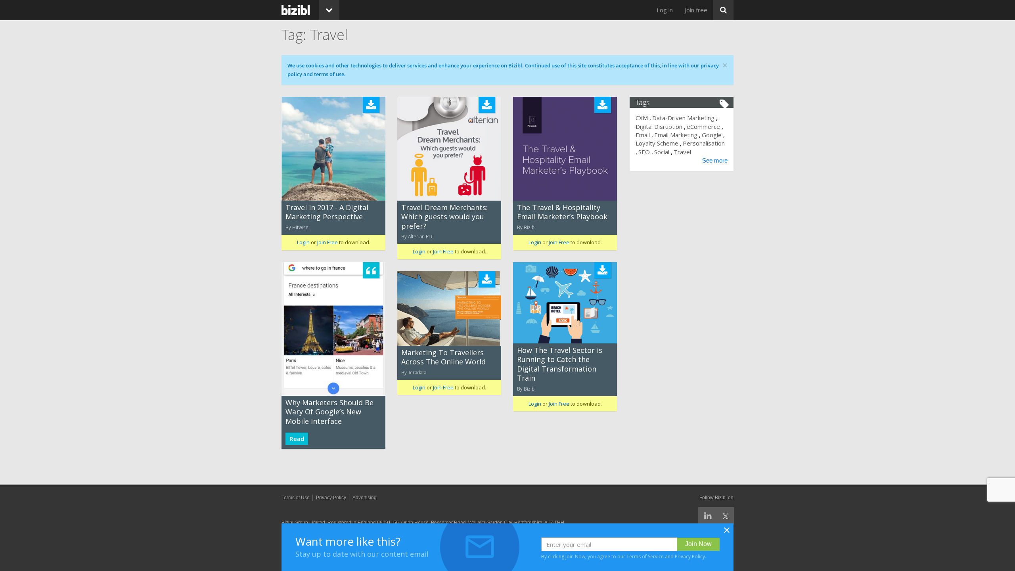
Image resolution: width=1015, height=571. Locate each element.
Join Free (327, 242)
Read (296, 439)
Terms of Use (296, 497)
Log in (665, 10)
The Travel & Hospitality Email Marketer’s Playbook (562, 212)
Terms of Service (645, 556)
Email (643, 135)
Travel (682, 152)
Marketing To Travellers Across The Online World (443, 357)
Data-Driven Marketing (683, 118)
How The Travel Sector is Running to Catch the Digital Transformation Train (559, 364)
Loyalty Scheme (657, 143)
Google (712, 135)
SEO (644, 152)
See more (715, 160)
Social (661, 152)
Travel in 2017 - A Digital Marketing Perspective (326, 212)
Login (303, 242)
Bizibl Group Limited (303, 522)
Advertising (364, 497)
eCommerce (703, 126)
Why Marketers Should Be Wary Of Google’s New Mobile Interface (329, 412)
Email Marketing (675, 135)
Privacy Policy (690, 556)
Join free (696, 10)
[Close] (727, 533)
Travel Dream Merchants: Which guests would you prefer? (444, 217)
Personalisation (704, 143)
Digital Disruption (659, 126)
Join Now (698, 543)
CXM (642, 118)
